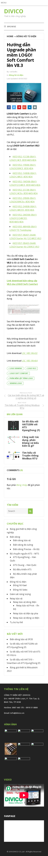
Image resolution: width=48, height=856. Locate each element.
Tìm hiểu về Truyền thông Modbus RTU (30, 455)
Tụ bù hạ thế (16, 622)
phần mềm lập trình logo (21, 378)
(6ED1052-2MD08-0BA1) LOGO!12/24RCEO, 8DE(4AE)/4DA (23, 218)
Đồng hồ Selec (20, 589)
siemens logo (16, 383)
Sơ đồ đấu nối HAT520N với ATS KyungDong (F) (31, 426)
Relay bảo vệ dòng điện (24, 602)
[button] (4, 3)
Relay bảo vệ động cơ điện (26, 617)
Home (10, 36)
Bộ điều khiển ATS (22, 569)
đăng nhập (21, 485)
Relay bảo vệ (16, 598)
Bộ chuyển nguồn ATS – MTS (24, 553)
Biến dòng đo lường (23, 544)
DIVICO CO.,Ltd (19, 851)
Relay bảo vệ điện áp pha (25, 613)
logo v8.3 (31, 368)
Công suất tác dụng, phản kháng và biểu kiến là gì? (30, 441)
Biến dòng (15, 536)
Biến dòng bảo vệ (22, 540)
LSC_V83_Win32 (29, 353)
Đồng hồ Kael (20, 585)
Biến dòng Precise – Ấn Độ (26, 549)
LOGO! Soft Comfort (19, 373)
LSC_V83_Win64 (29, 360)
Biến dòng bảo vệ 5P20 (21, 639)
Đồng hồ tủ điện (26, 36)
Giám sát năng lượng (20, 594)
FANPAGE (9, 816)
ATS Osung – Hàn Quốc (24, 565)
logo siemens (16, 368)
